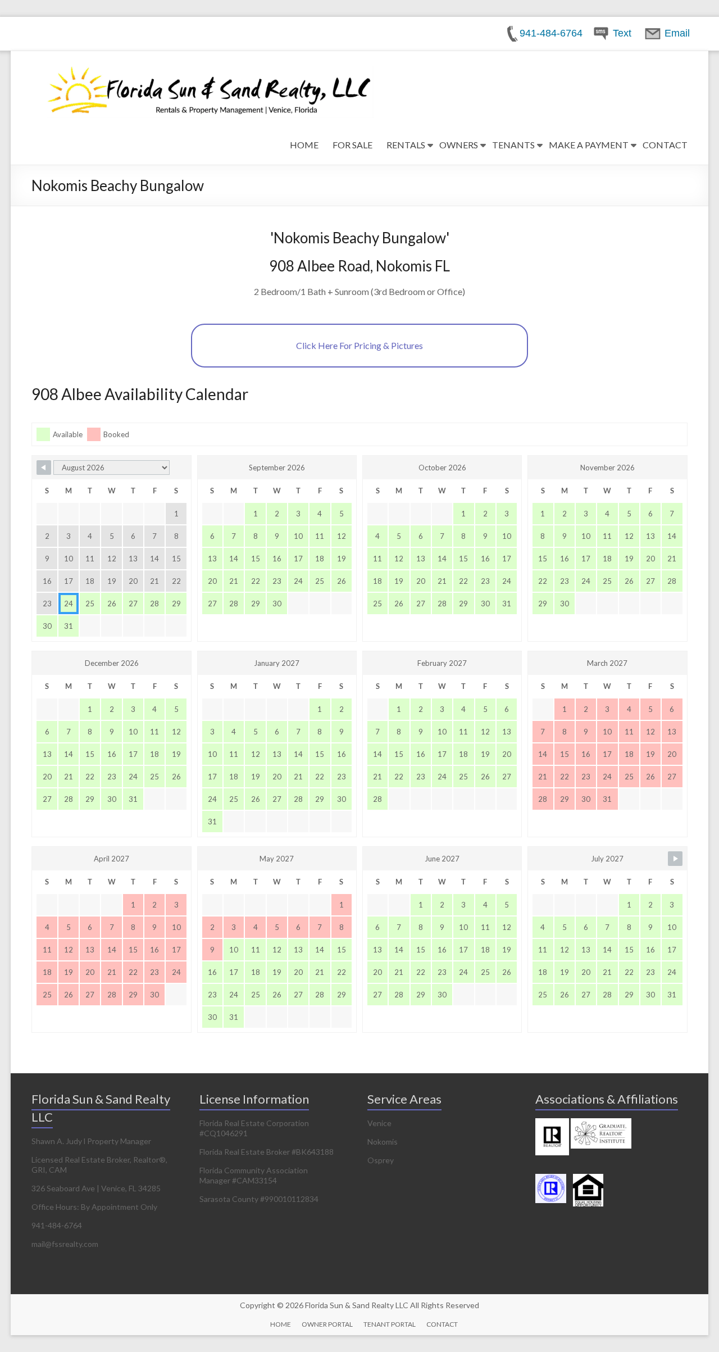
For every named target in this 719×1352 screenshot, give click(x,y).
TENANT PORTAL (389, 1324)
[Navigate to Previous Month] (44, 467)
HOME (304, 144)
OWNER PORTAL (327, 1324)
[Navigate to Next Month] (675, 858)
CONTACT (665, 144)
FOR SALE (352, 144)
